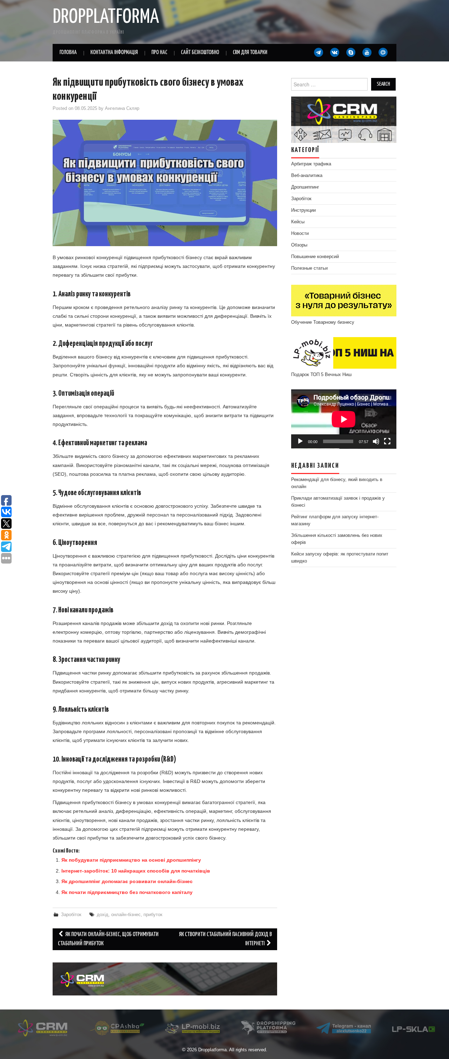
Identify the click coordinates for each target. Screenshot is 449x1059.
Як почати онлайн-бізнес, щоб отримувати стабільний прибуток (108, 939)
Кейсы (297, 221)
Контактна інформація (114, 52)
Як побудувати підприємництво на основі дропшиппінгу (131, 860)
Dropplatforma (106, 17)
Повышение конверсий (315, 256)
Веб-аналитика (306, 175)
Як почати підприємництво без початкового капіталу (127, 892)
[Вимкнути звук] (376, 441)
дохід (102, 914)
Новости (300, 233)
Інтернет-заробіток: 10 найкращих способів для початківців (135, 871)
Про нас (159, 52)
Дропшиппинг (305, 187)
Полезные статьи (309, 268)
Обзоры (299, 245)
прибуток (152, 914)
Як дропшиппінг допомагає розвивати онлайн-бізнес (127, 881)
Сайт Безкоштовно (200, 52)
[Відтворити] (300, 441)
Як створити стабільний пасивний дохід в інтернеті (225, 939)
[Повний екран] (387, 441)
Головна (68, 52)
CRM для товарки (250, 52)
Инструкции (303, 210)
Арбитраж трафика (311, 164)
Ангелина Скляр (122, 108)
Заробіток (71, 914)
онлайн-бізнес (126, 914)
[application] (343, 419)
